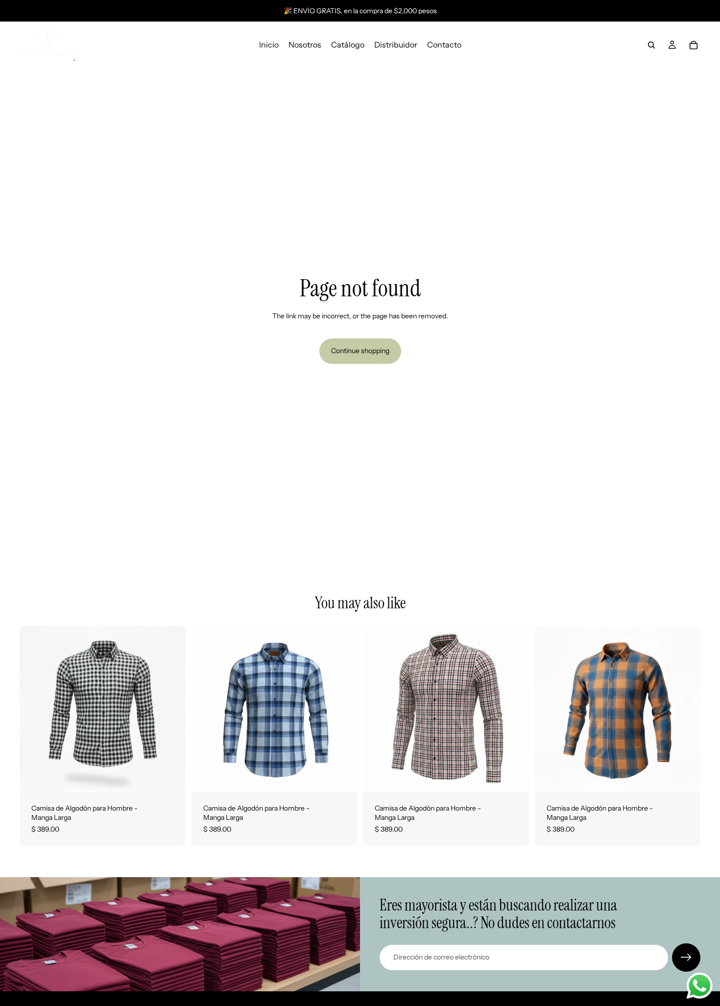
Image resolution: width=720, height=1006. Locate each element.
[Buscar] (651, 45)
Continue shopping (360, 350)
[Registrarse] (686, 957)
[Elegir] (170, 777)
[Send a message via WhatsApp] (699, 985)
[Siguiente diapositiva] (171, 708)
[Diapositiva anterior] (34, 708)
